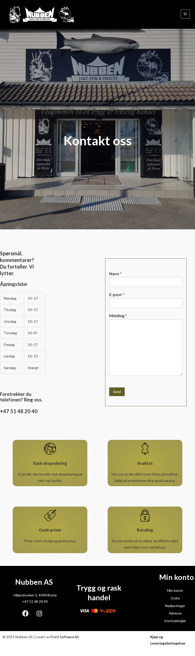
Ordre (175, 598)
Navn (115, 273)
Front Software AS (65, 637)
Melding (118, 315)
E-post (116, 294)
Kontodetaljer (175, 621)
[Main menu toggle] (185, 14)
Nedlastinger (175, 606)
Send (117, 391)
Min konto (175, 590)
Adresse (175, 613)
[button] (22, 333)
